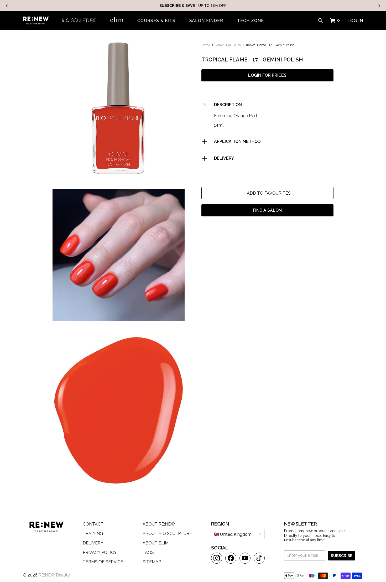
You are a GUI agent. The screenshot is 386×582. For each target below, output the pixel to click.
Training (93, 533)
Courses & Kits (156, 21)
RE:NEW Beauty (54, 575)
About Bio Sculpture (167, 533)
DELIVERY (224, 158)
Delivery (93, 543)
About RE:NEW (159, 524)
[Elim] (116, 19)
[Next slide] (379, 5)
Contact (93, 524)
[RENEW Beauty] (36, 20)
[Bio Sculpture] (79, 19)
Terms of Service (103, 561)
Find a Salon (267, 210)
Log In (355, 21)
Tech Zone (250, 21)
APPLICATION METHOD (237, 141)
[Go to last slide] (6, 5)
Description (228, 104)
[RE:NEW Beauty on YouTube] (245, 558)
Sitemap (152, 561)
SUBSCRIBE (341, 556)
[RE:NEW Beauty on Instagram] (216, 558)
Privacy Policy (100, 552)
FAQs (148, 552)
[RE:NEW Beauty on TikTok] (259, 558)
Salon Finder (206, 21)
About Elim (156, 543)
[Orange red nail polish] (119, 108)
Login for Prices (267, 75)
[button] (267, 193)
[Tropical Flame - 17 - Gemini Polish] (119, 255)
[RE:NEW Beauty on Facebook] (230, 558)
